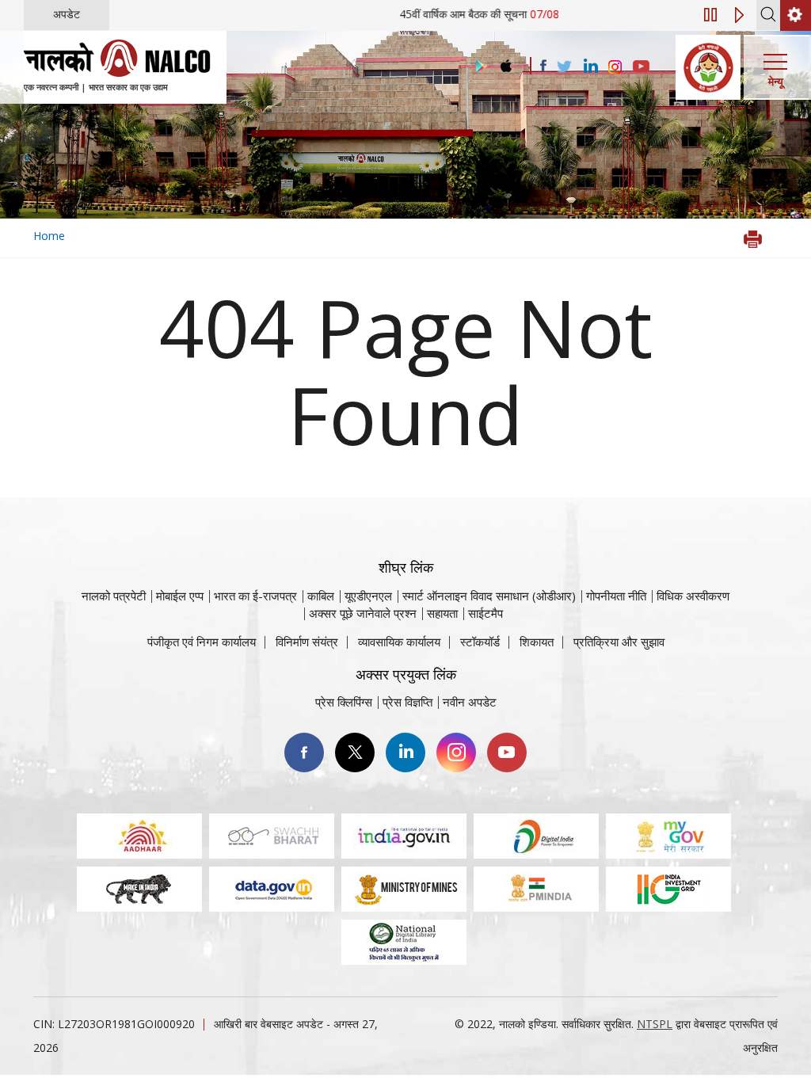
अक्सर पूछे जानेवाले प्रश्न (363, 613)
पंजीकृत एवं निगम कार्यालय (201, 642)
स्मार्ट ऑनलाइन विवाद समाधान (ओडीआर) (489, 596)
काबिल (320, 596)
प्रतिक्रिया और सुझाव (618, 642)
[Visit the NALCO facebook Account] (543, 65)
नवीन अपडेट (470, 702)
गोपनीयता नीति (616, 596)
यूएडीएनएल (368, 596)
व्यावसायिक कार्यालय (399, 642)
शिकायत (537, 642)
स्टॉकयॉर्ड (480, 642)
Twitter (355, 752)
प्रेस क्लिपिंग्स (343, 702)
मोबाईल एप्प (180, 596)
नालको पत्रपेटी (114, 596)
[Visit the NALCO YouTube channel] (641, 67)
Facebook (304, 752)
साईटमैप (485, 613)
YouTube (507, 752)
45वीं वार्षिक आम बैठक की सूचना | (498, 13)
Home (49, 235)
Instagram (456, 752)
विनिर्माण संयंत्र (307, 642)
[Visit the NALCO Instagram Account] (615, 67)
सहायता (442, 613)
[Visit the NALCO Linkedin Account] (590, 67)
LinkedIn (405, 752)
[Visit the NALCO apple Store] (506, 62)
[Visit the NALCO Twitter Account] (564, 67)
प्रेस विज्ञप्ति (407, 702)
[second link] (795, 15)
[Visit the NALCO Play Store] (478, 67)
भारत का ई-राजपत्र (255, 596)
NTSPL (654, 1023)
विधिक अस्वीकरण (693, 596)
